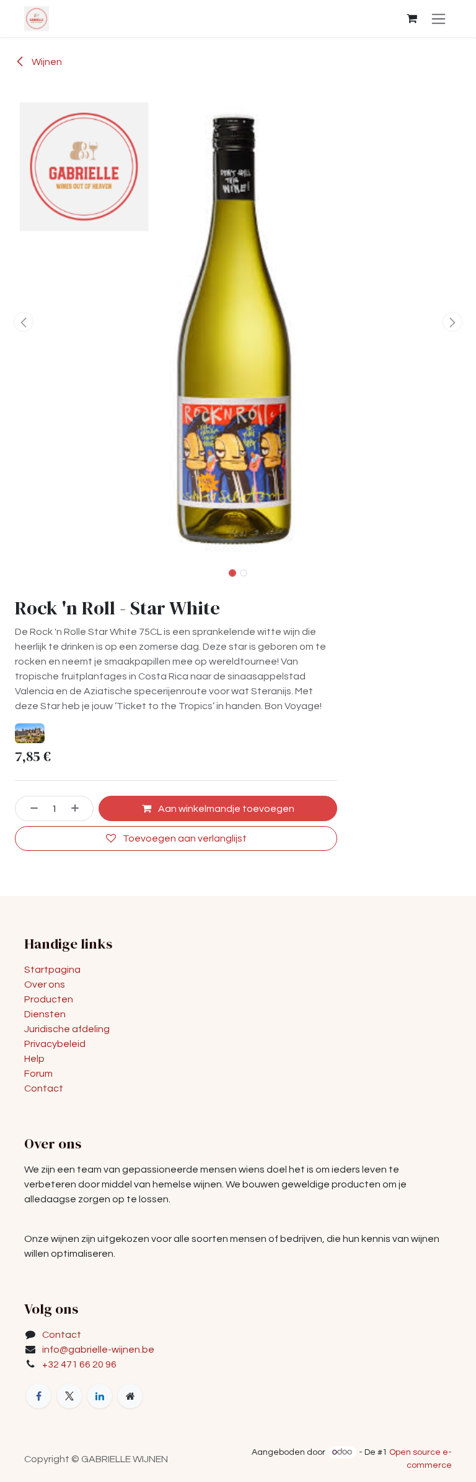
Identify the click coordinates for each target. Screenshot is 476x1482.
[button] (24, 322)
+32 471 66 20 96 (79, 1364)
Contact (43, 1088)
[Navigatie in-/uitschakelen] (438, 18)
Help (34, 1059)
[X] (69, 1396)
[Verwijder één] (29, 808)
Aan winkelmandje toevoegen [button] (225, 809)
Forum (38, 1074)
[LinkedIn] (99, 1396)
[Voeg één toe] (79, 808)
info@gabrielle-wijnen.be (98, 1350)
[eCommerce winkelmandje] (411, 18)
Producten (48, 999)
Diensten (45, 1014)
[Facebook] (38, 1396)
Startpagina (52, 970)
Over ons (44, 984)
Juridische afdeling (67, 1029)
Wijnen (46, 62)
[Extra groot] (130, 1396)
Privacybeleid (55, 1044)
